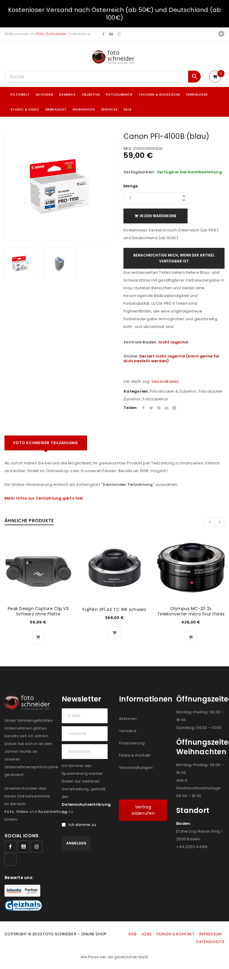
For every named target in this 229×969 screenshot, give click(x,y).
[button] (38, 637)
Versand (127, 731)
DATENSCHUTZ (210, 942)
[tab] (45, 442)
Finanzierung (132, 743)
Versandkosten (165, 381)
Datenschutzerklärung (86, 804)
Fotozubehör (155, 399)
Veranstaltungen (136, 767)
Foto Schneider (51, 34)
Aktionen (128, 718)
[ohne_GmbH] (28, 702)
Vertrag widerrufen (143, 810)
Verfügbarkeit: (139, 172)
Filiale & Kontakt (134, 755)
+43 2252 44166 (192, 847)
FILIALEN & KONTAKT (175, 934)
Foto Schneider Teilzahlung (45, 443)
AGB (132, 934)
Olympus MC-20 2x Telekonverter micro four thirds (191, 611)
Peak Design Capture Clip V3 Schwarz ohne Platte (38, 611)
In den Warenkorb (158, 215)
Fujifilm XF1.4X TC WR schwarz (114, 609)
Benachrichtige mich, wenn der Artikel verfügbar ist (174, 258)
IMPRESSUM (210, 934)
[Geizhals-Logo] (23, 905)
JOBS (146, 934)
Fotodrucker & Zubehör (173, 391)
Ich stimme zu (82, 825)
